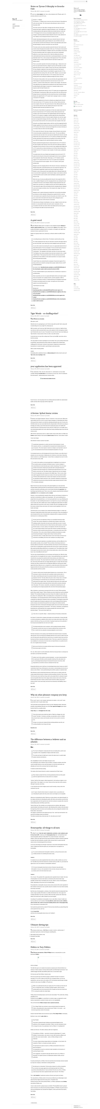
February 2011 (76, 181)
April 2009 (76, 220)
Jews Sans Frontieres (78, 67)
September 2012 (77, 148)
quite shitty (43, 1016)
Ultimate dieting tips (39, 925)
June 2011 (76, 174)
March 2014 (76, 121)
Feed (13, 27)
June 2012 (76, 153)
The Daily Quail (77, 55)
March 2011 (76, 179)
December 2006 (77, 269)
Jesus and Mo (76, 65)
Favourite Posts (16, 26)
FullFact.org (76, 62)
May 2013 (76, 137)
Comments (77, 288)
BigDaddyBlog (76, 48)
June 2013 (76, 135)
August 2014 (76, 120)
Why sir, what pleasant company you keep (49, 695)
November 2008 (77, 229)
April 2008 (76, 241)
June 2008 (76, 237)
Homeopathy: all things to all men (45, 828)
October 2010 (76, 188)
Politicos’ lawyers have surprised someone (49, 1002)
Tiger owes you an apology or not (38, 354)
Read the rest (34, 727)
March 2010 (76, 200)
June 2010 (76, 195)
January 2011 (76, 183)
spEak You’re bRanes (78, 86)
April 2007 (76, 262)
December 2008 (77, 227)
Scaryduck (76, 85)
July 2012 (75, 151)
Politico (37, 954)
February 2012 (76, 160)
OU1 (75, 81)
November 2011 (77, 165)
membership (42, 373)
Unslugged (41, 710)
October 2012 (76, 146)
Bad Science (76, 46)
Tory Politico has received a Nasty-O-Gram (41, 952)
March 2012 (76, 158)
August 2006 (76, 276)
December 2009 (77, 206)
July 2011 (75, 172)
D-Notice (75, 53)
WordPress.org (77, 290)
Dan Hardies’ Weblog (78, 57)
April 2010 (76, 199)
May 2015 (76, 116)
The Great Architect (77, 64)
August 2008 (76, 234)
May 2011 (75, 176)
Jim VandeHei (37, 1075)
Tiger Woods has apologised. (37, 319)
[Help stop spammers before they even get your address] (78, 106)
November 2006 (77, 271)
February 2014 (76, 123)
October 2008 (76, 230)
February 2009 (76, 223)
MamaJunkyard (51, 353)
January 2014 (76, 125)
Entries (76, 286)
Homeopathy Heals (51, 834)
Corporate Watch (77, 51)
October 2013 (76, 128)
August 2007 (76, 255)
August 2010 (76, 192)
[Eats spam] (77, 102)
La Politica (64, 1081)
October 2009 (76, 209)
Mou (74, 76)
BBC (32, 747)
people (51, 492)
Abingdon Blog (76, 41)
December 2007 (77, 248)
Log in (75, 285)
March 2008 (76, 243)
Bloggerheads (76, 50)
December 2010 (77, 185)
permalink (47, 11)
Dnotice (32, 435)
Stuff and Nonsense (77, 88)
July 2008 (75, 236)
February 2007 (76, 265)
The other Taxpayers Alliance (79, 92)
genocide (62, 489)
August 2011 (76, 171)
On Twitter (76, 111)
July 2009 (75, 215)
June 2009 (76, 216)
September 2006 (77, 274)
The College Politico (57, 1013)
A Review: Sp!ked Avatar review (44, 413)
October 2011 (76, 167)
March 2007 (76, 264)
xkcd (75, 97)
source (32, 857)
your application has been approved (46, 366)
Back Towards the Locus (78, 44)
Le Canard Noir (35, 911)
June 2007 (76, 258)
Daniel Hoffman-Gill (77, 58)
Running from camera (78, 83)
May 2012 (76, 155)
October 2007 (76, 251)
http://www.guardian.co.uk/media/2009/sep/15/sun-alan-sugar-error (48, 290)
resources (43, 492)
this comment (40, 14)
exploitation (33, 492)
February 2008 (76, 244)
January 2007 (76, 267)
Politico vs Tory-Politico (40, 947)
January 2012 (76, 162)
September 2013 (77, 130)
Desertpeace (76, 60)
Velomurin (75, 95)
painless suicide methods (78, 104)
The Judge (76, 28)
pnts (79, 1105)
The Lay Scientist (77, 69)
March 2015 (76, 118)
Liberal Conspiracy (77, 72)
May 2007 (76, 260)
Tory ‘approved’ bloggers (55, 706)
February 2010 (76, 202)
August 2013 (76, 132)
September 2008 (77, 232)
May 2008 (76, 239)
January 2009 (76, 225)
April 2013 (76, 139)
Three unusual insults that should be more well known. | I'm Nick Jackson (80, 21)
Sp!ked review (50, 435)
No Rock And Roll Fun (78, 78)
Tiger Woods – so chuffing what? (44, 313)
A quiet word (36, 220)
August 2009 (76, 213)
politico (40, 998)
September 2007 (77, 253)
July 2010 (75, 193)
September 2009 (77, 211)
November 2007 (77, 250)
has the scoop (47, 710)
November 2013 (77, 127)
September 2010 (77, 190)
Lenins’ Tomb (76, 71)
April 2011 (75, 178)
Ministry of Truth (77, 74)
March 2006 (76, 278)
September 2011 (77, 169)
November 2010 (77, 186)
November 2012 (77, 144)
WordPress (81, 1107)
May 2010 (76, 197)
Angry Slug (33, 710)
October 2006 (76, 272)
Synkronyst (76, 90)
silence (55, 227)
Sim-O (14, 19)
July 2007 (75, 257)
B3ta (74, 43)
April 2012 (76, 157)
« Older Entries (34, 1102)
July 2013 (75, 134)
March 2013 (76, 141)
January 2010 (76, 204)
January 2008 (76, 246)
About (13, 24)
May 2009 (76, 218)
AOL (44, 982)
